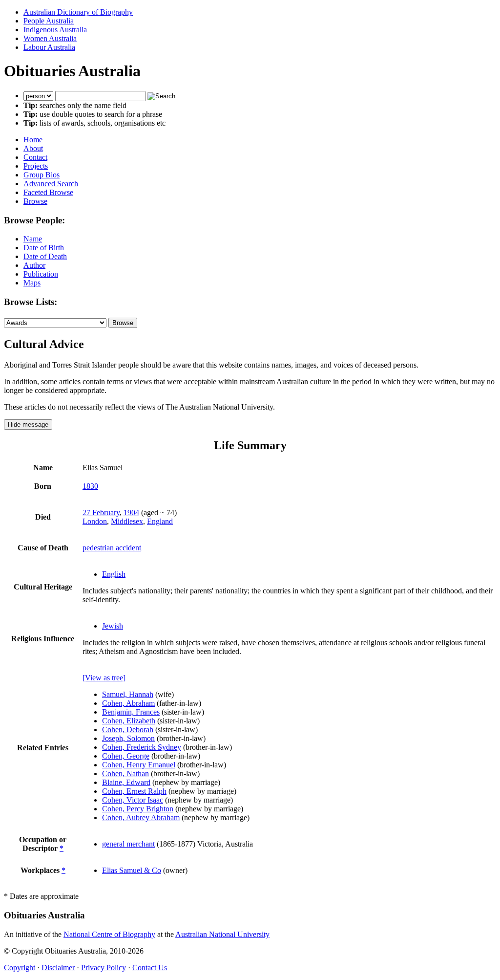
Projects (35, 166)
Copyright (19, 967)
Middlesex (127, 521)
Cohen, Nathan (125, 773)
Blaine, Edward (126, 782)
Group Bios (41, 175)
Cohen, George (125, 756)
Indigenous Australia (55, 29)
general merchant (128, 844)
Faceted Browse (48, 192)
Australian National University (222, 934)
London (95, 521)
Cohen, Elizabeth (128, 721)
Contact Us (149, 967)
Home (32, 139)
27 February (101, 512)
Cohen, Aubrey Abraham (141, 817)
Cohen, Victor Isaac (132, 800)
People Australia (48, 21)
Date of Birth (43, 247)
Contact (35, 157)
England (160, 521)
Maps (32, 283)
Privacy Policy (103, 967)
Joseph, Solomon (128, 738)
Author (34, 265)
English (113, 574)
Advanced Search (50, 183)
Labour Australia (49, 47)
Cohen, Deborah (127, 729)
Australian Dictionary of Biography (78, 12)
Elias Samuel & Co (131, 870)
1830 (90, 486)
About (33, 148)
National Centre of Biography (109, 934)
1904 (131, 512)
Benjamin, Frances (131, 712)
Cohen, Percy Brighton (137, 809)
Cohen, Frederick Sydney (141, 747)
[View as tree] (104, 678)
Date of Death (45, 256)
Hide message (28, 424)
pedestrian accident (112, 548)
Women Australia (50, 38)
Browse (35, 201)
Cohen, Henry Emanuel (138, 765)
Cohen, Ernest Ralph (134, 791)
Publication (40, 274)
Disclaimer (58, 967)
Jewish (112, 626)
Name (32, 239)
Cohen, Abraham (128, 703)
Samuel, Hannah (127, 694)
